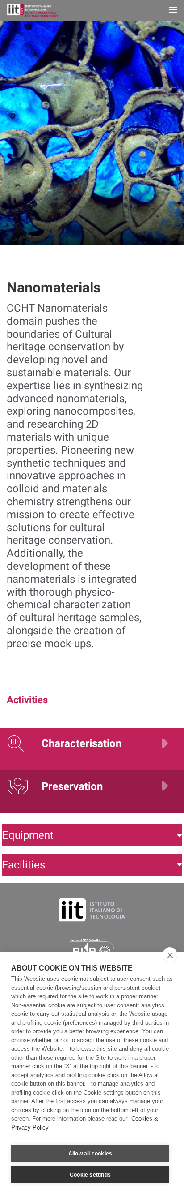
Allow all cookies (90, 1154)
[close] (170, 954)
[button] (92, 835)
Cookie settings (90, 1175)
